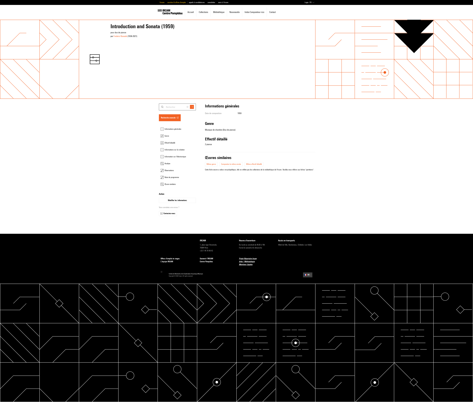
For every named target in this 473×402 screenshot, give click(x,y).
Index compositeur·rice (254, 12)
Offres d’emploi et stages (170, 258)
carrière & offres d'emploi (176, 2)
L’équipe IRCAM (167, 261)
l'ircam (162, 2)
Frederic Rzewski (120, 36)
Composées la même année (231, 164)
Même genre (211, 164)
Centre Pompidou (206, 261)
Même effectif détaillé (254, 164)
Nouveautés (234, 12)
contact (272, 12)
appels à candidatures (197, 2)
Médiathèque (218, 12)
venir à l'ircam (223, 2)
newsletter (211, 2)
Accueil (190, 12)
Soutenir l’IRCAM (206, 258)
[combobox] (177, 107)
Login (307, 2)
